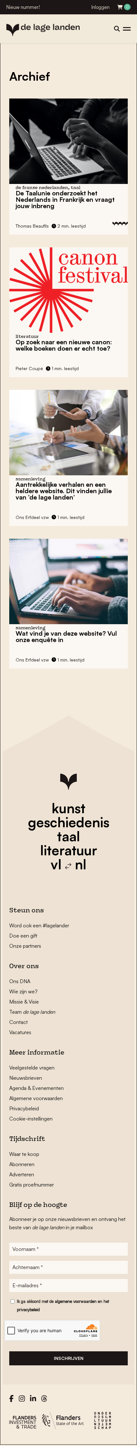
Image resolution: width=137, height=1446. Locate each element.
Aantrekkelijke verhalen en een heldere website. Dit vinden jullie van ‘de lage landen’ (64, 490)
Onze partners (25, 946)
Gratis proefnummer (31, 1184)
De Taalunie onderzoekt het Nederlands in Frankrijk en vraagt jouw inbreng (65, 199)
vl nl (68, 864)
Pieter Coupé (29, 368)
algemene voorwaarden (76, 1301)
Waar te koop (24, 1154)
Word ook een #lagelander (39, 925)
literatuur (68, 850)
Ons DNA (19, 981)
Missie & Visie (24, 1001)
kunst (68, 808)
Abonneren (21, 1164)
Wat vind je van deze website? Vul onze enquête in (66, 636)
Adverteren (21, 1174)
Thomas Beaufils (32, 226)
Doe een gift (23, 935)
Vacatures (20, 1032)
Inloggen (100, 7)
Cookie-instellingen (31, 1118)
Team (32, 1012)
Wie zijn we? (23, 991)
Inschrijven (68, 1358)
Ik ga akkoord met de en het (63, 1305)
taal (68, 836)
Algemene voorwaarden (36, 1098)
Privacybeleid (24, 1108)
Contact (18, 1022)
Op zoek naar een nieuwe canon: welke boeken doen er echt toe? (64, 345)
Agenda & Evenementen (36, 1088)
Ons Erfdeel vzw (32, 517)
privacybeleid (28, 1309)
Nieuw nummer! (23, 7)
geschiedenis (68, 822)
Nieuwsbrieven (25, 1078)
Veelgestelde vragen (31, 1067)
